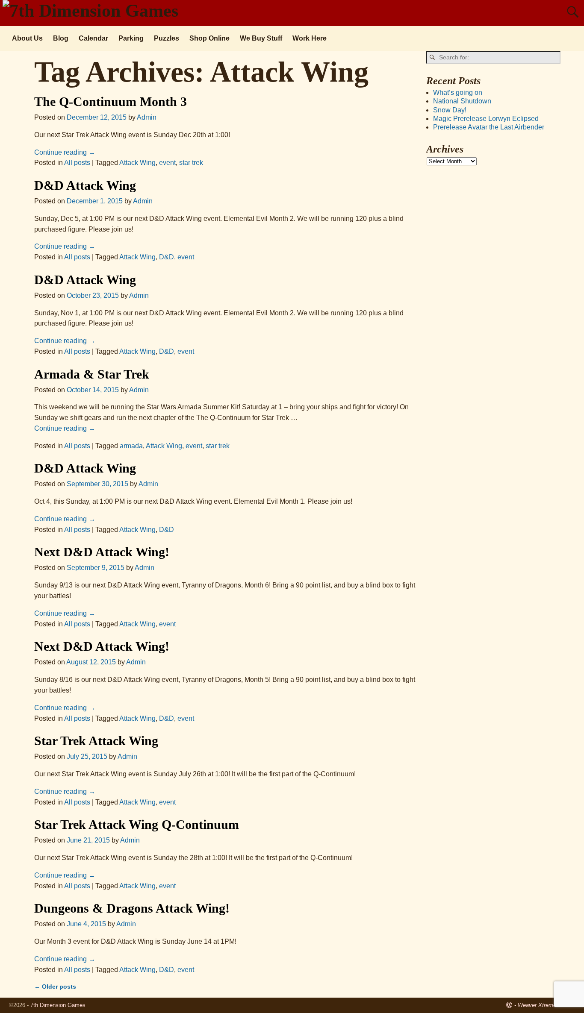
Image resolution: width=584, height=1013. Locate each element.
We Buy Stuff (261, 38)
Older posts (55, 986)
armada (131, 445)
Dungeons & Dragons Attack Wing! (132, 908)
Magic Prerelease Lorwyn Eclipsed (486, 118)
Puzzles (166, 38)
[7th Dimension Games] (93, 11)
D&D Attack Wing (85, 185)
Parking (131, 38)
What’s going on (457, 92)
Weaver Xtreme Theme (546, 1005)
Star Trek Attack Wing (96, 741)
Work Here (309, 38)
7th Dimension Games (58, 1005)
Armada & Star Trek (91, 374)
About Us (27, 38)
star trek (191, 162)
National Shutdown (462, 101)
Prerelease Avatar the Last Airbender (488, 127)
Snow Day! (449, 110)
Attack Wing (137, 162)
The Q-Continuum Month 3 (110, 101)
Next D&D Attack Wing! (101, 552)
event (167, 162)
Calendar (93, 38)
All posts (77, 162)
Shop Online (209, 38)
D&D (166, 257)
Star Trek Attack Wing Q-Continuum (136, 824)
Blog (60, 38)
